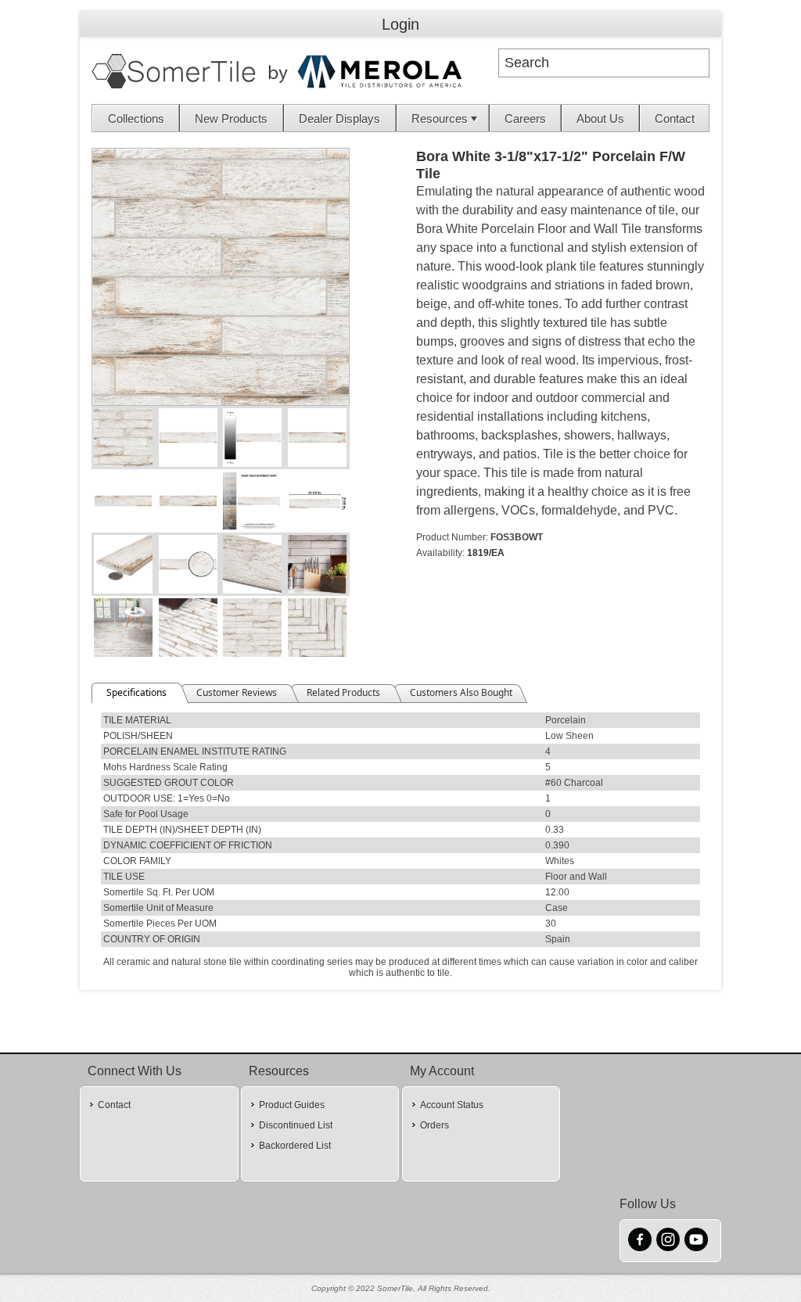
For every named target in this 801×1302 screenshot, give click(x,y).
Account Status (451, 1104)
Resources (439, 118)
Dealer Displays (339, 118)
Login (400, 24)
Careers (525, 118)
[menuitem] (135, 118)
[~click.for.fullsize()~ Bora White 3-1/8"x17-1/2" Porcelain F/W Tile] (220, 401)
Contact (675, 118)
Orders (434, 1125)
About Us (600, 118)
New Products (231, 118)
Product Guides (292, 1104)
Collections (136, 118)
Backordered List (295, 1145)
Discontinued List (295, 1125)
